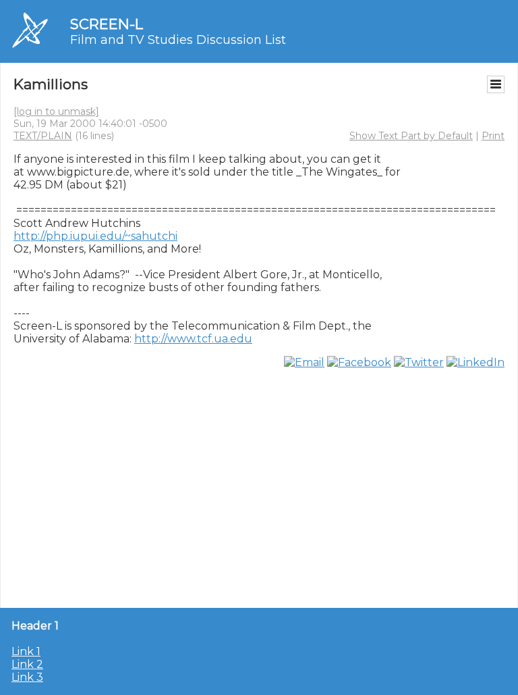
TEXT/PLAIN (42, 136)
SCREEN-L (106, 24)
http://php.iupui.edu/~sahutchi (95, 236)
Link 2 (27, 664)
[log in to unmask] (56, 111)
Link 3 (27, 677)
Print (493, 136)
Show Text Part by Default (411, 136)
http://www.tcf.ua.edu (193, 338)
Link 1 (25, 651)
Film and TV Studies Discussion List (178, 39)
